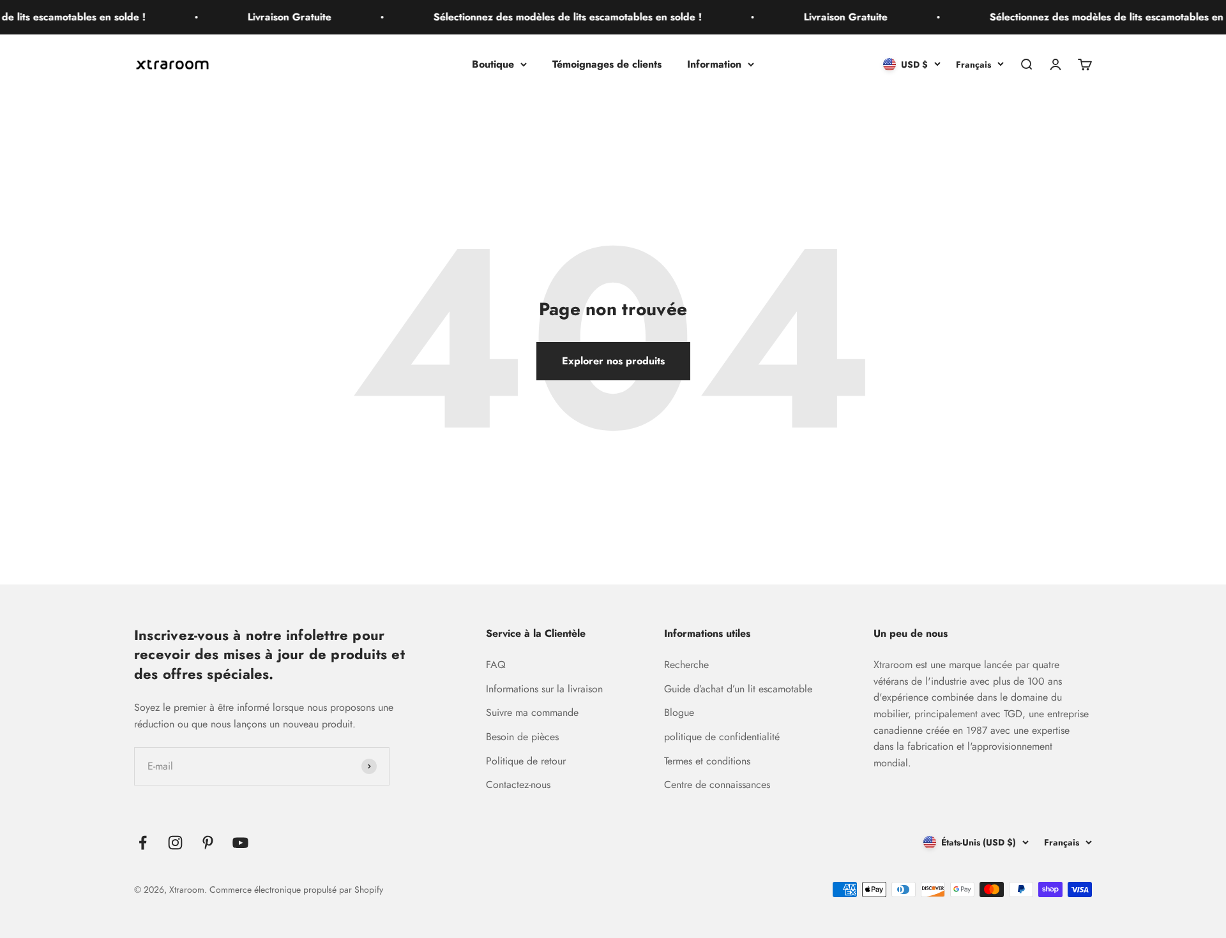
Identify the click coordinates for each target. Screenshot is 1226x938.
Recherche (686, 664)
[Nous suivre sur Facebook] (142, 842)
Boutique (493, 64)
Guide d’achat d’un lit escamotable (738, 688)
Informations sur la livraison (544, 688)
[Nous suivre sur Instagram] (175, 842)
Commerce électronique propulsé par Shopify (296, 889)
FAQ (496, 664)
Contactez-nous (518, 784)
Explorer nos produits (613, 361)
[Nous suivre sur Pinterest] (207, 842)
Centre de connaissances (717, 784)
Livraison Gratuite (280, 17)
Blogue (679, 712)
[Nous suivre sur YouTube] (240, 842)
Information (714, 64)
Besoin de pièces (522, 736)
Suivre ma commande (532, 712)
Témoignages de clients (607, 64)
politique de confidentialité (722, 736)
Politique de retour (526, 761)
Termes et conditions (707, 761)
